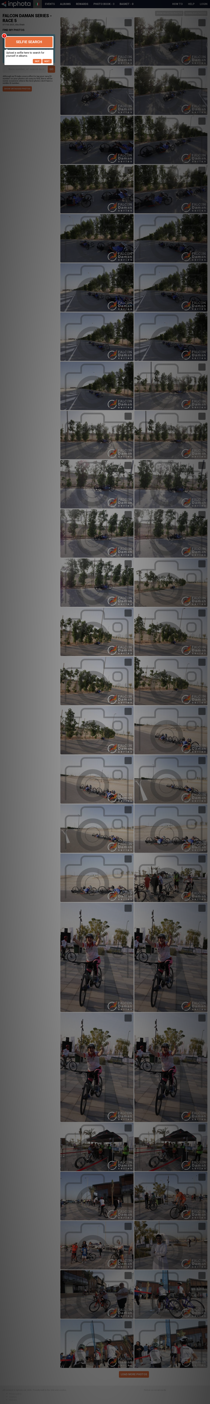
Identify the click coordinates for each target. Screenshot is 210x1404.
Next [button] (47, 61)
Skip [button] (37, 61)
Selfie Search (29, 42)
